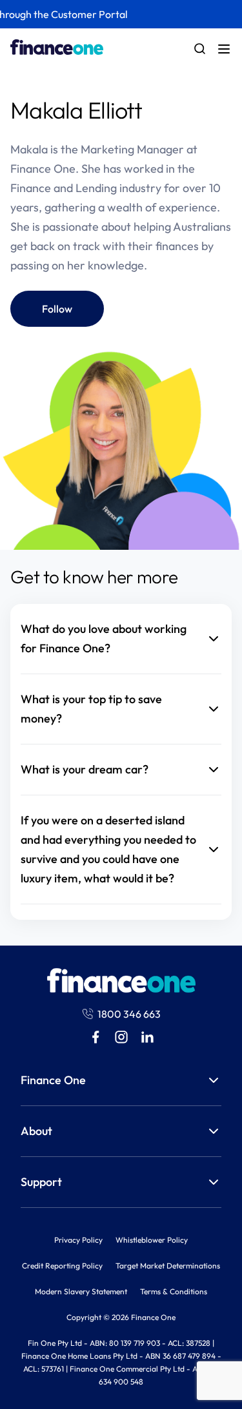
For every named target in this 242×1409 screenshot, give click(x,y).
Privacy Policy (78, 1240)
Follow (57, 308)
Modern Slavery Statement (81, 1291)
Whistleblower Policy (152, 1240)
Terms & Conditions (173, 1291)
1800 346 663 (129, 1013)
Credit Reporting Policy (62, 1265)
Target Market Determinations (168, 1265)
